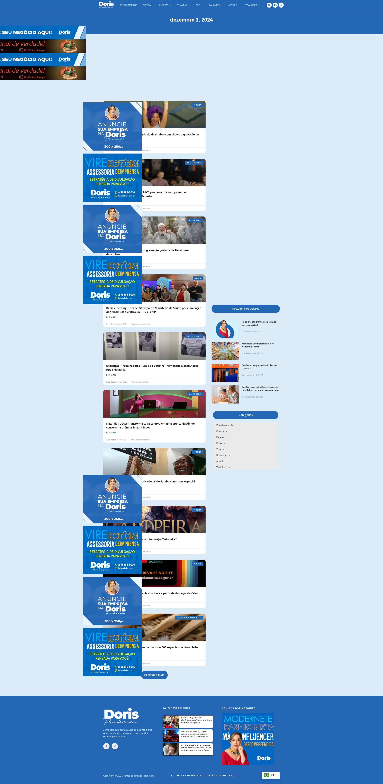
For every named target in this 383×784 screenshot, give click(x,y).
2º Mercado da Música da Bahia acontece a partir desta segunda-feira (152, 593)
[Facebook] (275, 5)
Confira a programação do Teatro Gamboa (259, 366)
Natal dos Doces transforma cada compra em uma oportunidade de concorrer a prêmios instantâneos (150, 425)
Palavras (182, 5)
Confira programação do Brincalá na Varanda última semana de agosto (196, 720)
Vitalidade (251, 5)
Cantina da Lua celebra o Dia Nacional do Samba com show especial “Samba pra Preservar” (150, 483)
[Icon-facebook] (106, 746)
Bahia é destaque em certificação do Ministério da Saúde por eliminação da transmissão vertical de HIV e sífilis (153, 310)
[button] (269, 5)
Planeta (163, 5)
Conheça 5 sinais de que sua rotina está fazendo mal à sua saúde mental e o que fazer (196, 748)
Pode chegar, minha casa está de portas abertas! (259, 323)
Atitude (232, 5)
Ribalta (147, 5)
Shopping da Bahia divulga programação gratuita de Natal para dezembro (147, 252)
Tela (198, 5)
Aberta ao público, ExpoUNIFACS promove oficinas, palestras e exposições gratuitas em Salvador (146, 194)
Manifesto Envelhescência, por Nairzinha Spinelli (258, 345)
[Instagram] (281, 5)
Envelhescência (128, 5)
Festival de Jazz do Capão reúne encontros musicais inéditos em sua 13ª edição (194, 734)
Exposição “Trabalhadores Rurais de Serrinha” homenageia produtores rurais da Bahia (152, 367)
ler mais (111, 143)
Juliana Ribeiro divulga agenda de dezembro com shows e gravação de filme (152, 136)
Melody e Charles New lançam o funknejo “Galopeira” (141, 539)
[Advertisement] (191, 86)
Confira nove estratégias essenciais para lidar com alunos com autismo (260, 388)
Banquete (214, 5)
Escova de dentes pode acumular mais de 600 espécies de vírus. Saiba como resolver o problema (152, 649)
